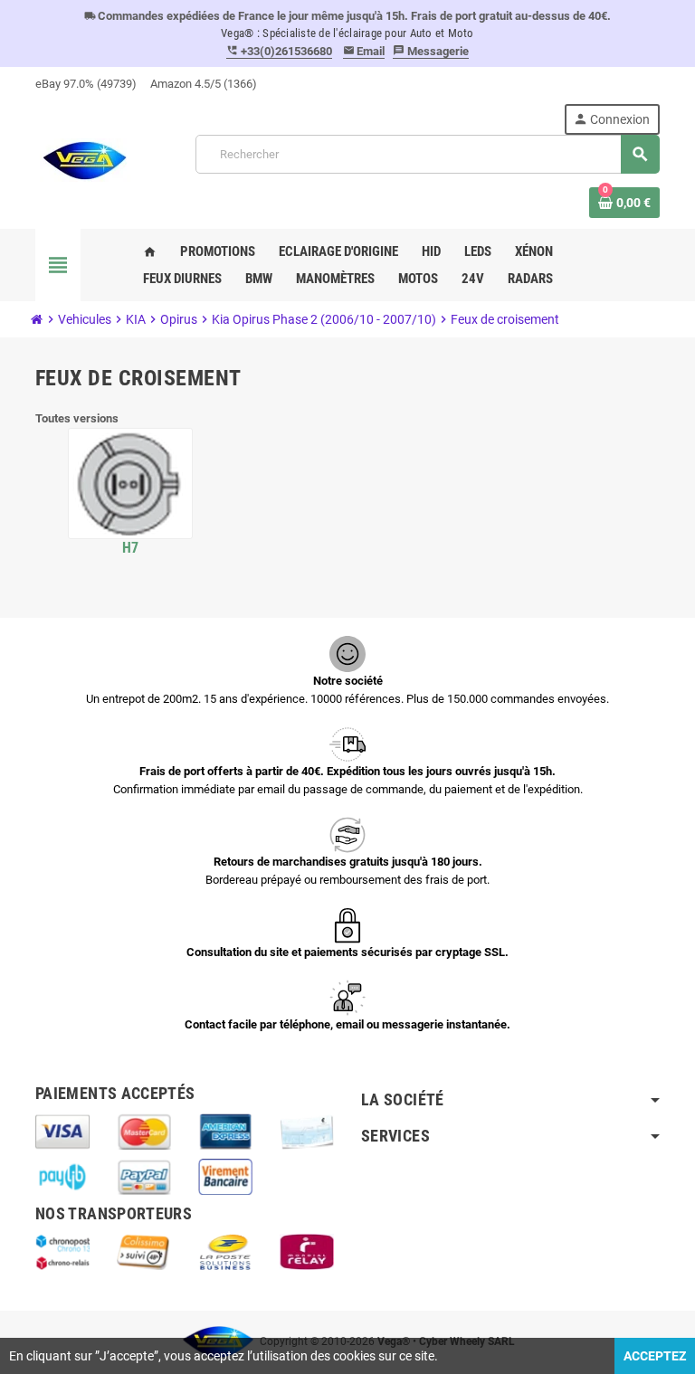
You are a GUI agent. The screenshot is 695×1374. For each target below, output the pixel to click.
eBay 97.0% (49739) (86, 83)
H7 (130, 547)
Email (364, 51)
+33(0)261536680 (279, 51)
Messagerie (431, 51)
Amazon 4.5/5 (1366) (203, 83)
